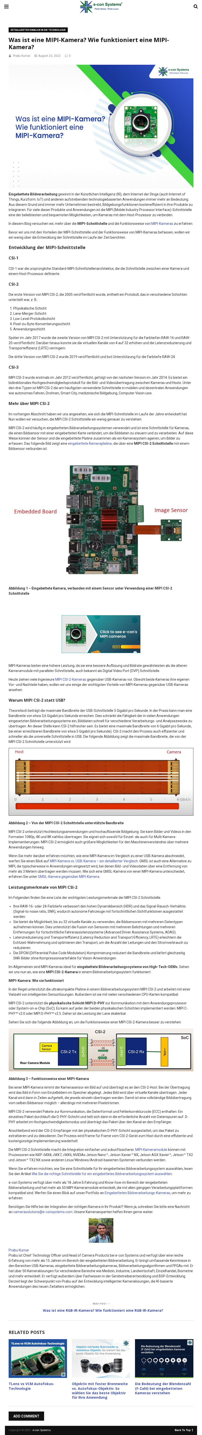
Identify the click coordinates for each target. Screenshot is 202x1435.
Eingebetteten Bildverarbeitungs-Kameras (137, 1193)
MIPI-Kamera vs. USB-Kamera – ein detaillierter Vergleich (94, 861)
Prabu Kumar (21, 56)
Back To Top (183, 1430)
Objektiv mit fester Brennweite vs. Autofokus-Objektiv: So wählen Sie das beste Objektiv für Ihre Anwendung (100, 1390)
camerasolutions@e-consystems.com (42, 1212)
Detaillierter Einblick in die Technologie (38, 30)
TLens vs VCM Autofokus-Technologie (31, 1386)
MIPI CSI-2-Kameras (70, 679)
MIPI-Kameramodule (151, 1150)
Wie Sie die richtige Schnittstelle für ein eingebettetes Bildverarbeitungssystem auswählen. (102, 1174)
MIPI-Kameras (162, 224)
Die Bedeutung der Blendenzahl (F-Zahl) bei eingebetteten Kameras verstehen (163, 1388)
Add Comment (26, 1416)
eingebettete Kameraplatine (90, 443)
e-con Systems (42, 1430)
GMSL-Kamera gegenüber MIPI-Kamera (68, 877)
